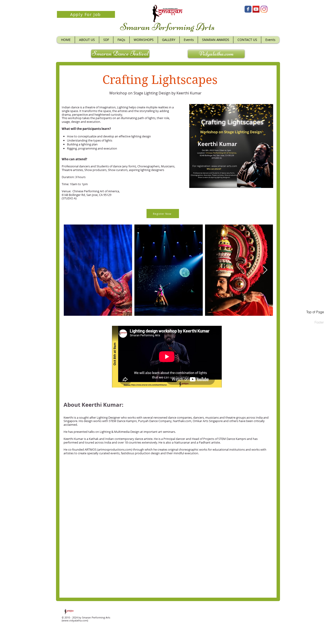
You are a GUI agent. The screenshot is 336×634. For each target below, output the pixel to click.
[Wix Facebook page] (248, 9)
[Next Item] (265, 270)
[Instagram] (264, 9)
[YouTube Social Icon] (256, 9)
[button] (143, 39)
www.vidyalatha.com (74, 620)
